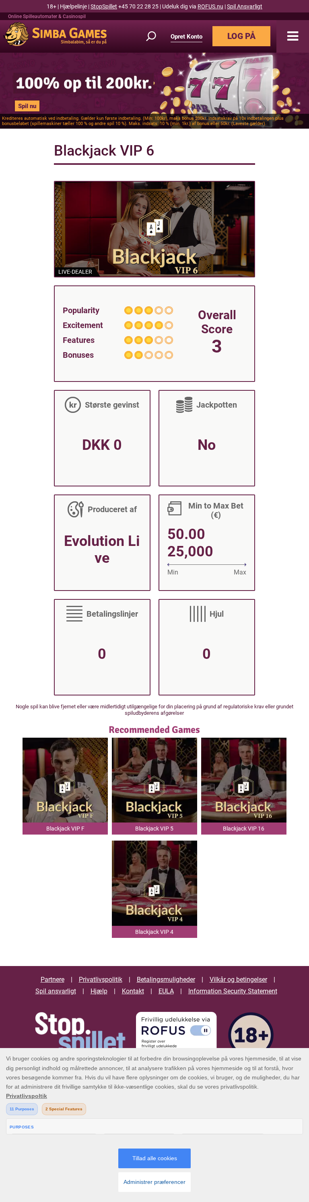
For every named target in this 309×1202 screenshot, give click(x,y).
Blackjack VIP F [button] (65, 828)
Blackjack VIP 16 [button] (243, 828)
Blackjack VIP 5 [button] (154, 828)
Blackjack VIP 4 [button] (154, 932)
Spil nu (27, 106)
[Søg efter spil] (156, 36)
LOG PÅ (241, 36)
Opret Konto (186, 36)
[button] (292, 36)
